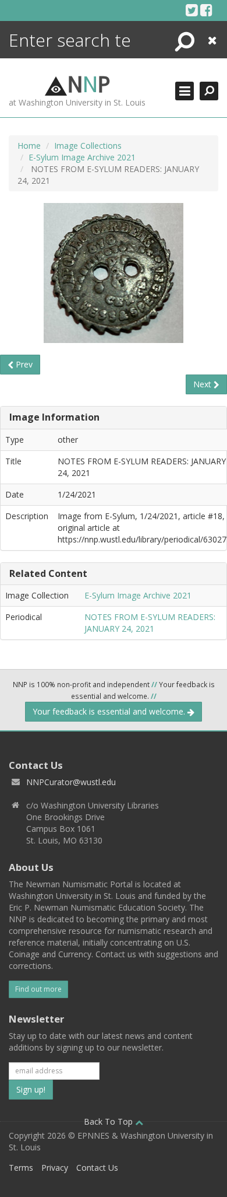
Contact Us (97, 1167)
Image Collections (88, 145)
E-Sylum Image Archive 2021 (82, 157)
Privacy (54, 1167)
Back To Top (109, 1121)
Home (29, 145)
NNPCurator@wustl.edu (71, 782)
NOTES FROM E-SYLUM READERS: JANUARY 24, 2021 (149, 622)
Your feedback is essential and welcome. (110, 711)
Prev (23, 364)
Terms (21, 1167)
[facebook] (206, 10)
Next (203, 384)
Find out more (38, 989)
